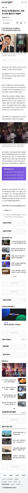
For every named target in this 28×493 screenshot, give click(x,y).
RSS (19, 482)
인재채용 (16, 479)
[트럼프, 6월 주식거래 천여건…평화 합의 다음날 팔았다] (6, 259)
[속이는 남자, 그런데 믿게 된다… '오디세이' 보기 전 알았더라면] (7, 444)
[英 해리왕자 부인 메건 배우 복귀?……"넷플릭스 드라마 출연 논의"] (22, 391)
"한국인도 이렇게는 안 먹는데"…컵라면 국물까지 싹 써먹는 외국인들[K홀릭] (10, 381)
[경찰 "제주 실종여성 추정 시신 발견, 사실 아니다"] (22, 406)
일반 (6, 7)
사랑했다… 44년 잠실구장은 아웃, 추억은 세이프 (19, 457)
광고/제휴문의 (10, 479)
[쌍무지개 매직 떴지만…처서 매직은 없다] (7, 436)
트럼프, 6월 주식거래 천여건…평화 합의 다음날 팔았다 (18, 256)
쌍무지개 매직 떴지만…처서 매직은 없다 (19, 433)
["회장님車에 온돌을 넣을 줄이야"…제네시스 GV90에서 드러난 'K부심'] (7, 451)
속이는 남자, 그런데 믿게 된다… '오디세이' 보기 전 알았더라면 (19, 441)
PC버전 (17, 475)
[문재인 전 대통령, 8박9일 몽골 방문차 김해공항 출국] (6, 266)
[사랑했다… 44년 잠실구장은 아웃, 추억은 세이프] (7, 459)
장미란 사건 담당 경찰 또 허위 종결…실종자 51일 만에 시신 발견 (18, 249)
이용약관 (12, 484)
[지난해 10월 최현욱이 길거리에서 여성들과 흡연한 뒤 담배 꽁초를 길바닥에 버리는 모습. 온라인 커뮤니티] (14, 132)
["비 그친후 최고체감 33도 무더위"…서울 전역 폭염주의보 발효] (6, 244)
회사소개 (3, 479)
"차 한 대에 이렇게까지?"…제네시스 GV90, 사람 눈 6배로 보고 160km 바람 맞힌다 (14, 172)
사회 (3, 7)
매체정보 (18, 484)
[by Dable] (23, 412)
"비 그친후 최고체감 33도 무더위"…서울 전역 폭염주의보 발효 (18, 242)
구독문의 (10, 482)
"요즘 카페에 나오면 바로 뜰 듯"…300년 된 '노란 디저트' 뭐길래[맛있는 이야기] (14, 175)
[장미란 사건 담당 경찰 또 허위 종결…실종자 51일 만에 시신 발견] (6, 252)
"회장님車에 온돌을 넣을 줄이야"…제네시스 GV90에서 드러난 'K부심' (19, 449)
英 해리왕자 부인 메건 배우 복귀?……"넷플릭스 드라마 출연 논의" (10, 389)
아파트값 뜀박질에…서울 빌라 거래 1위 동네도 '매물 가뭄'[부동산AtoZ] (10, 396)
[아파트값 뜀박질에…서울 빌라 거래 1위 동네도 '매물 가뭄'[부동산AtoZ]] (22, 398)
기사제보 (15, 482)
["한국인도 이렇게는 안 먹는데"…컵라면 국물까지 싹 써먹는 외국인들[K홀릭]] (22, 383)
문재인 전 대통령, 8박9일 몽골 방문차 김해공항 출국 (18, 264)
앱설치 (10, 475)
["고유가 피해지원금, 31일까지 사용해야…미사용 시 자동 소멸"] (6, 274)
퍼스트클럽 (4, 482)
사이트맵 (23, 475)
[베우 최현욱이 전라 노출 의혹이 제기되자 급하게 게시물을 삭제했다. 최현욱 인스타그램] (14, 43)
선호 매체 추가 (7, 23)
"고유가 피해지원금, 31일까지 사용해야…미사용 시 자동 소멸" (18, 271)
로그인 (4, 475)
